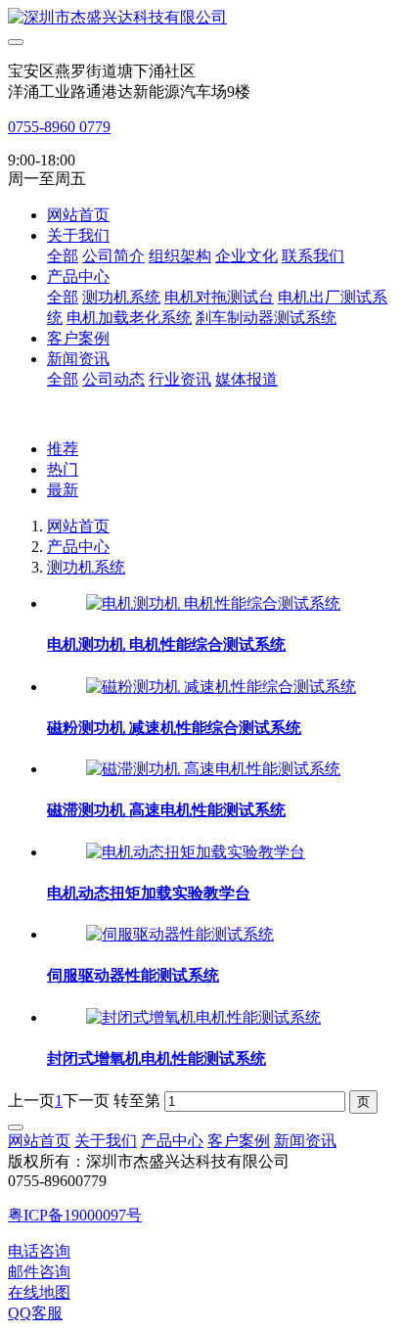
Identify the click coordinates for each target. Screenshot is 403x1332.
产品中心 (78, 546)
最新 (62, 490)
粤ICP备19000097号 (75, 1215)
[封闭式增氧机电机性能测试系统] (203, 1017)
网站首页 (78, 215)
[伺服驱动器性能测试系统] (180, 934)
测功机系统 (86, 567)
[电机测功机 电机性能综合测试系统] (213, 603)
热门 (62, 469)
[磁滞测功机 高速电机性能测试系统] (213, 768)
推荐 (62, 448)
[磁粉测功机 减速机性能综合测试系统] (221, 686)
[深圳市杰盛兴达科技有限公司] (201, 18)
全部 (62, 256)
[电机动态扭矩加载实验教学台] (195, 852)
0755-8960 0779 (59, 126)
